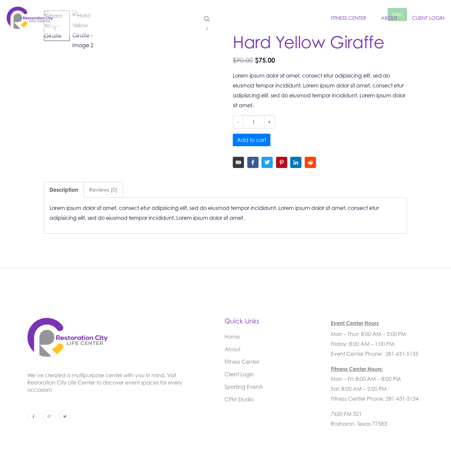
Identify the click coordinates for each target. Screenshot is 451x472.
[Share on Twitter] (267, 162)
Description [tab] (64, 189)
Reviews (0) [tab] (103, 189)
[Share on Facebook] (253, 162)
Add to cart (251, 140)
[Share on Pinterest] (281, 162)
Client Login (428, 18)
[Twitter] (65, 416)
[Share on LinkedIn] (295, 162)
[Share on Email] (238, 162)
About (389, 18)
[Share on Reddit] (310, 162)
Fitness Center (348, 18)
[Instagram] (49, 416)
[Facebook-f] (33, 416)
